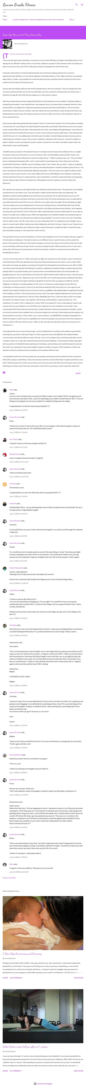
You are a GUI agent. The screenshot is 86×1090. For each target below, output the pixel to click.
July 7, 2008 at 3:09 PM (18, 772)
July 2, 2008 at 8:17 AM (18, 447)
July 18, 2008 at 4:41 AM (18, 872)
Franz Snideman (15, 755)
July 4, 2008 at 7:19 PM (18, 748)
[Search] (76, 4)
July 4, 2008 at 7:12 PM (18, 725)
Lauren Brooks (15, 417)
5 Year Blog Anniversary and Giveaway (22, 953)
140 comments (16, 978)
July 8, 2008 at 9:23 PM (18, 827)
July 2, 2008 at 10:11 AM (18, 462)
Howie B (12, 503)
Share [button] (78, 373)
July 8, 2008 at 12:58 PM (18, 795)
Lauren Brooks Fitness (19, 4)
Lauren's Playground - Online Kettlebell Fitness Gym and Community (38, 19)
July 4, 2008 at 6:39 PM (18, 685)
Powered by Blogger (44, 1084)
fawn (11, 390)
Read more (78, 978)
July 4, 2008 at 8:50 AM (18, 635)
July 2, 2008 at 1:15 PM (18, 496)
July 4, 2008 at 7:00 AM (18, 618)
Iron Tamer (13, 439)
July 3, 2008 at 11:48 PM (18, 583)
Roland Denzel (14, 454)
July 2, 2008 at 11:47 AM (18, 476)
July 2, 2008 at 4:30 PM (18, 514)
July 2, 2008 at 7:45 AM (18, 432)
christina (12, 484)
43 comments (15, 1071)
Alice (11, 864)
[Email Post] (4, 373)
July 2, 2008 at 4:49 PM (18, 536)
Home (5, 19)
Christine (12, 625)
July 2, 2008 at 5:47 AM (18, 410)
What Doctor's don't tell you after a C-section (25, 1046)
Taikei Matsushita (16, 568)
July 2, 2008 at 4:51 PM (18, 561)
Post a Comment (9, 878)
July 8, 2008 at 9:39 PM (18, 857)
